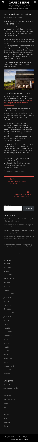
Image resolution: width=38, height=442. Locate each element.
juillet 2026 (7, 267)
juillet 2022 (7, 317)
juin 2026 (7, 271)
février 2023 (7, 309)
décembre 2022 (9, 313)
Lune (5, 411)
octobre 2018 (8, 370)
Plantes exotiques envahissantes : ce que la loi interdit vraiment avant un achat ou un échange (19, 239)
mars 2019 (7, 351)
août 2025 (7, 283)
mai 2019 (7, 347)
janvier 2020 (8, 332)
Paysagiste (7, 422)
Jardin (5, 407)
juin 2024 (7, 302)
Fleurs (6, 403)
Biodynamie (7, 396)
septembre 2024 (9, 294)
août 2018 (7, 374)
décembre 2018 (9, 362)
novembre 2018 (9, 366)
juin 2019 (7, 343)
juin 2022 (7, 320)
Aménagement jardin (12, 171)
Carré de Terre (19, 2)
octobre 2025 (8, 275)
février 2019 (7, 355)
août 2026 (7, 264)
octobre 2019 (8, 339)
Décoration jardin (9, 399)
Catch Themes (24, 439)
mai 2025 (7, 290)
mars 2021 (7, 328)
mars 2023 (7, 305)
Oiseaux (6, 415)
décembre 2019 (9, 336)
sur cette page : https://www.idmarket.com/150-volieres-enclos (18, 103)
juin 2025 (7, 286)
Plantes (6, 426)
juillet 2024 (7, 298)
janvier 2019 (8, 358)
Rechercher (7, 205)
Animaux (21, 171)
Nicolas (20, 17)
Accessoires (7, 384)
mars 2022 (7, 324)
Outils (5, 418)
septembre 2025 (9, 279)
